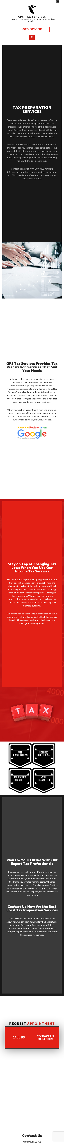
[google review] (32, 433)
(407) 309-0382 (32, 29)
